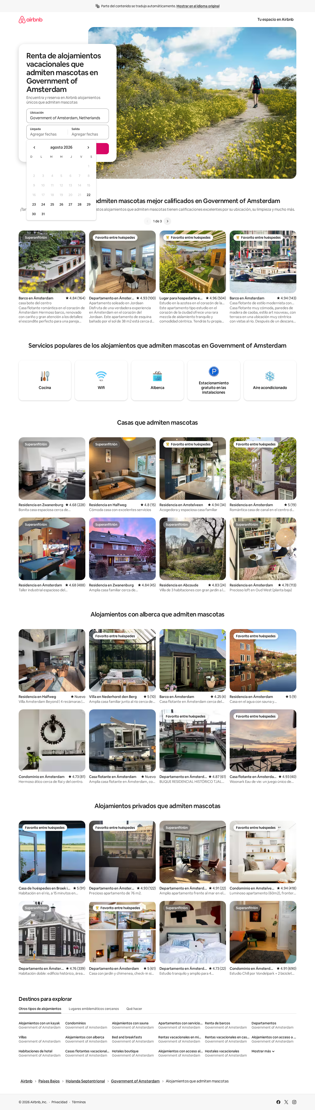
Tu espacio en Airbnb (275, 19)
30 (34, 214)
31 (43, 214)
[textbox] (47, 134)
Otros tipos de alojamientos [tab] (40, 1009)
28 (79, 204)
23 (34, 204)
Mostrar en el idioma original (198, 6)
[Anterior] (147, 221)
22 (88, 195)
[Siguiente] (167, 221)
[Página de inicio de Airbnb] (30, 19)
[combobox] (67, 118)
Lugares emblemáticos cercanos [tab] (94, 1009)
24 (43, 204)
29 (88, 204)
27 (70, 204)
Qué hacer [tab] (134, 1009)
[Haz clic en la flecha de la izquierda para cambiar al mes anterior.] (34, 147)
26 (61, 204)
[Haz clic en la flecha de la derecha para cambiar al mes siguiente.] (88, 147)
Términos (79, 1102)
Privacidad (59, 1102)
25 (52, 204)
